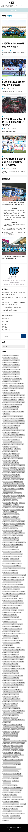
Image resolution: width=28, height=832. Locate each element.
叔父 (13, 745)
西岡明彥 (14, 668)
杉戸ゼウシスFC (16, 619)
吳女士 (13, 743)
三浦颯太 (19, 628)
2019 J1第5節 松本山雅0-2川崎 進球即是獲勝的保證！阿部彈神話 (13, 162)
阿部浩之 (14, 427)
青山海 (13, 659)
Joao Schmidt (15, 439)
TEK (22, 586)
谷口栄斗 (6, 631)
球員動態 (6, 572)
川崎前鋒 (7, 355)
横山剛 (6, 691)
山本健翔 (21, 726)
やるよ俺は (7, 411)
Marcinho (17, 561)
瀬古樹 (6, 523)
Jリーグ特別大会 (8, 645)
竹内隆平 (6, 649)
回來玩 (16, 392)
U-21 (22, 577)
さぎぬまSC (14, 778)
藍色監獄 (6, 670)
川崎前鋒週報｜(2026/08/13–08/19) (11, 307)
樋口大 (12, 691)
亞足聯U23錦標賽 (8, 752)
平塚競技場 (21, 719)
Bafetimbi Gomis (15, 815)
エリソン (14, 635)
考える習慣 (19, 675)
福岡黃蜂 (6, 680)
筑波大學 (15, 462)
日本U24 (21, 710)
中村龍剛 (15, 549)
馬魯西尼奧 (7, 500)
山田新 (20, 385)
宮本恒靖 (6, 733)
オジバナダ (7, 783)
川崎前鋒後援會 (15, 626)
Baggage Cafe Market (9, 647)
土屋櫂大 (21, 418)
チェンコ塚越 (7, 773)
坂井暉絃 (6, 544)
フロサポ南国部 (8, 769)
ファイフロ (17, 769)
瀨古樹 (14, 684)
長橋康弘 (14, 596)
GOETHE (6, 808)
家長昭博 (7, 381)
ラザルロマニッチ (16, 612)
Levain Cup (7, 563)
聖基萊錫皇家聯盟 (8, 514)
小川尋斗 (6, 577)
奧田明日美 (7, 537)
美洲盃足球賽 (7, 677)
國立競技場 (7, 476)
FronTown (13, 488)
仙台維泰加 (14, 750)
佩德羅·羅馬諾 (7, 589)
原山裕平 (6, 547)
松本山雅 (15, 694)
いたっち (6, 554)
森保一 (14, 500)
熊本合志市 (7, 684)
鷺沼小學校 (7, 507)
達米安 (6, 376)
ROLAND (18, 556)
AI (15, 598)
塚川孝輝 (16, 474)
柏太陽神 (6, 413)
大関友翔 (14, 472)
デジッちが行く (18, 481)
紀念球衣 (14, 579)
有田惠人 (6, 703)
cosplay (20, 488)
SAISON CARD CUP (16, 790)
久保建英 (6, 591)
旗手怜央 (7, 364)
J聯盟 (6, 390)
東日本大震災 (16, 698)
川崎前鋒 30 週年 (8, 448)
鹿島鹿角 (6, 388)
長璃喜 (21, 444)
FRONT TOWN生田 (16, 811)
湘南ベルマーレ (8, 392)
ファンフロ (7, 502)
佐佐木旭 (19, 404)
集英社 (21, 610)
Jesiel (23, 804)
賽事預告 (4, 327)
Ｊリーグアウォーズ (9, 565)
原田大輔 (20, 745)
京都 (23, 568)
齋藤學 (6, 455)
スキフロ (6, 778)
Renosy (17, 792)
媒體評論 (18, 582)
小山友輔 (21, 729)
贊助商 (14, 411)
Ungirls (6, 483)
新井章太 (6, 469)
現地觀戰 (5, 116)
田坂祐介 (6, 465)
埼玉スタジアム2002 (9, 542)
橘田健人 (16, 371)
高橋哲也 (6, 596)
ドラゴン (6, 439)
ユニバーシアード (8, 764)
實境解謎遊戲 (15, 731)
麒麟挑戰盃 (7, 617)
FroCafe (13, 397)
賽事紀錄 (5, 41)
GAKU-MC (7, 610)
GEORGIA (15, 808)
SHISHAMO (7, 638)
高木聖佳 (6, 458)
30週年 (21, 579)
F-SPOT (13, 614)
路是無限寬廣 (16, 666)
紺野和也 (14, 423)
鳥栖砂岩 (6, 654)
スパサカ (6, 551)
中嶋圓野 (16, 589)
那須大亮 (13, 509)
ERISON (6, 399)
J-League (21, 486)
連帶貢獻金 (14, 570)
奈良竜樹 (15, 537)
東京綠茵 (6, 395)
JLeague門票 (15, 642)
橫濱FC (18, 689)
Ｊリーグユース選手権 (17, 799)
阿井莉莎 (21, 507)
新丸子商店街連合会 (9, 712)
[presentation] (14, 192)
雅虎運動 (14, 591)
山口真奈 (13, 533)
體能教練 (22, 593)
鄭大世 (6, 509)
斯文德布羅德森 (8, 425)
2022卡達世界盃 (8, 493)
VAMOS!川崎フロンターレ (10, 785)
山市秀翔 (6, 626)
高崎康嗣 (21, 656)
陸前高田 (21, 659)
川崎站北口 (18, 530)
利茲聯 (6, 607)
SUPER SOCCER (8, 556)
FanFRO (14, 502)
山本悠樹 (14, 409)
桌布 (5, 582)
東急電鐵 (21, 423)
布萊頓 (13, 600)
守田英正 (7, 371)
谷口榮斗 (6, 451)
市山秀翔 (15, 638)
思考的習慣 (7, 719)
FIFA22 (6, 813)
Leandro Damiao (16, 563)
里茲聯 (20, 600)
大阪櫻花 (21, 395)
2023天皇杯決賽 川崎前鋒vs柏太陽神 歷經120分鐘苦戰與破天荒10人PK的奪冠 (14, 229)
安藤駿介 (21, 469)
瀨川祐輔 (21, 430)
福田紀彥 (6, 516)
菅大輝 (15, 673)
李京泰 (13, 701)
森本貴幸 (20, 691)
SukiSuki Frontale (17, 787)
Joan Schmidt (15, 801)
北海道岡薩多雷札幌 (9, 404)
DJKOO (6, 815)
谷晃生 (22, 502)
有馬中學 (21, 649)
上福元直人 (7, 757)
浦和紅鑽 (21, 388)
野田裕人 (6, 612)
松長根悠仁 (14, 432)
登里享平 (14, 376)
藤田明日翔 (14, 577)
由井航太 (17, 519)
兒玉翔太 (13, 747)
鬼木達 (13, 388)
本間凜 (16, 505)
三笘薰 (14, 357)
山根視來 (16, 364)
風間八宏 (6, 659)
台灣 (14, 420)
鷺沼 (14, 507)
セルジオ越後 (17, 773)
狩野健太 (14, 521)
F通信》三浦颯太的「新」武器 (9, 310)
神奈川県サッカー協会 (17, 680)
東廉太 (20, 584)
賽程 (11, 582)
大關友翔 (13, 418)
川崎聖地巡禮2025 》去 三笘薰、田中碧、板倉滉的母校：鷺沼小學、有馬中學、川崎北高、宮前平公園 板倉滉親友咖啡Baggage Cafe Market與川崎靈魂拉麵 (14, 213)
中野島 (6, 755)
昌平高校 (15, 617)
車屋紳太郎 (15, 374)
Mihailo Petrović (8, 561)
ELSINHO (13, 813)
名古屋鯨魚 (7, 420)
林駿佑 (6, 621)
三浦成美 (15, 757)
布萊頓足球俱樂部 (8, 530)
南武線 (6, 747)
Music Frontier (15, 558)
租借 (20, 598)
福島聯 (16, 575)
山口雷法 (6, 729)
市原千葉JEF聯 (15, 631)
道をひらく (7, 666)
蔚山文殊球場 (7, 673)
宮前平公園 (7, 535)
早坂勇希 (6, 434)
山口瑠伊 (6, 444)
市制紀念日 (7, 722)
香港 (13, 458)
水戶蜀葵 (17, 448)
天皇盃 (6, 418)
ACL (20, 640)
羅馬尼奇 (6, 495)
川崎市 (6, 533)
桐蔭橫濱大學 (7, 526)
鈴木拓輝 (14, 661)
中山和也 (21, 755)
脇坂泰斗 (7, 360)
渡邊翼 (21, 684)
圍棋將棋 (6, 738)
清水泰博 (6, 687)
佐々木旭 (14, 640)
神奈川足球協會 (8, 519)
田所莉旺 (21, 682)
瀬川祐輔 (21, 521)
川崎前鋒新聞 (8, 369)
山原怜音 (14, 451)
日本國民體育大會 (18, 526)
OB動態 (15, 362)
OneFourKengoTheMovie (17, 483)
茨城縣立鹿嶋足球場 (9, 675)
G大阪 (6, 488)
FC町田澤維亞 (7, 505)
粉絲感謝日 (7, 462)
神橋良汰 (6, 586)
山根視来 (14, 726)
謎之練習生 (7, 460)
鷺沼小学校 (14, 652)
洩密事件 (6, 579)
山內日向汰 (21, 533)
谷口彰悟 (7, 362)
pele (18, 647)
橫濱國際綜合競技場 (9, 689)
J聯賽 (19, 605)
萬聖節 (14, 460)
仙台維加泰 (21, 420)
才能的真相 (19, 712)
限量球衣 (20, 458)
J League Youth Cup (9, 806)
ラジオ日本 (16, 762)
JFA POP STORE (8, 804)
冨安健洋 (6, 635)
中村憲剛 (16, 360)
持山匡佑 (6, 406)
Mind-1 (6, 794)
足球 (19, 497)
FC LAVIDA (7, 619)
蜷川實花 (21, 668)
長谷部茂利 (7, 453)
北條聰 (14, 610)
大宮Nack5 (7, 736)
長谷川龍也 (7, 430)
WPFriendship (13, 829)
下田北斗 (21, 479)
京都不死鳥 (17, 493)
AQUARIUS (16, 818)
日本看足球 (7, 642)
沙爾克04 (14, 465)
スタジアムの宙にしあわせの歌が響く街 (13, 776)
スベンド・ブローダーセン (17, 633)
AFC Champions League (10, 490)
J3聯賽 (22, 575)
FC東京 (12, 390)
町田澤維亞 (14, 446)
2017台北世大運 (8, 568)
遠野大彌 (6, 402)
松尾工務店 (7, 696)
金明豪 (21, 661)
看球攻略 (14, 682)
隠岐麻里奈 (15, 453)
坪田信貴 (15, 736)
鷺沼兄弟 (6, 427)
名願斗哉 (21, 434)
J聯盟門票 (6, 799)
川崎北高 (14, 649)
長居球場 (6, 661)
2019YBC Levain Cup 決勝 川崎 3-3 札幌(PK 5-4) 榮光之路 (13, 122)
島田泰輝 (6, 726)
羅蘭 (17, 514)
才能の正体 (7, 715)
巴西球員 (6, 584)
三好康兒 (14, 367)
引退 (14, 719)
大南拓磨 (21, 472)
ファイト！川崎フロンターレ (11, 771)
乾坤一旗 (17, 752)
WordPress (23, 829)
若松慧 (14, 430)
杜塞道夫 (21, 467)
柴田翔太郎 (7, 694)
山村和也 (14, 434)
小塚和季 (6, 731)
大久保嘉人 (14, 540)
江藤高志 (21, 397)
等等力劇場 (14, 406)
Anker (18, 565)
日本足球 (6, 710)
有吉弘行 (14, 703)
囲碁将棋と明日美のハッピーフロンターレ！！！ (15, 740)
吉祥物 (6, 437)
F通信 (17, 369)
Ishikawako (19, 806)
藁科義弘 (14, 670)
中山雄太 (13, 755)
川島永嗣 (14, 469)
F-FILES (6, 570)
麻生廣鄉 (6, 652)
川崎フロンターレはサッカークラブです (13, 416)
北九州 (13, 584)
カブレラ (15, 780)
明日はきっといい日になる (10, 705)
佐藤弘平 (6, 750)
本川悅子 (21, 701)
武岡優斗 (14, 687)
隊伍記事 (4, 330)
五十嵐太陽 (7, 549)
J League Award (8, 441)
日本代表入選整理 (6, 315)
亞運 (22, 750)
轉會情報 (14, 402)
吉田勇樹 (6, 745)
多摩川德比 (13, 607)
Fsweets (6, 811)
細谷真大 (6, 605)
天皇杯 (16, 568)
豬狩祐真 (6, 633)
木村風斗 (21, 603)
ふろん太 (19, 437)
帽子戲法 (6, 600)
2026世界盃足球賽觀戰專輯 (10, 593)
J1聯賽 (6, 446)
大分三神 (6, 540)
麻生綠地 (17, 425)
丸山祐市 (6, 640)
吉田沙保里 (21, 743)
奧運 (21, 535)
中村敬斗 (6, 614)
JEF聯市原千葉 (8, 598)
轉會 (13, 605)
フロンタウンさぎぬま (9, 766)
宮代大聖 (21, 402)
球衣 (6, 385)
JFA (16, 804)
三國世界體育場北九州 (9, 759)
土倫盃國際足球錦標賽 (17, 544)
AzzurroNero (19, 383)
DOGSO (21, 813)
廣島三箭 (13, 385)
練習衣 (15, 677)
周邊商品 (6, 397)
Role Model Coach (8, 792)
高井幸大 (14, 395)
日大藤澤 (13, 621)
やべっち (6, 423)
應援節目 (6, 717)
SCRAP (6, 790)
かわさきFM (7, 780)
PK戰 (13, 497)
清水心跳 (13, 523)
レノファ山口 (7, 762)
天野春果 (6, 472)
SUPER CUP (7, 787)
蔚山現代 (6, 512)
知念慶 (21, 411)
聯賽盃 (13, 512)
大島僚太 (16, 381)
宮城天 (6, 374)
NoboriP (6, 558)
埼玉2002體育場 (20, 542)
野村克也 (6, 663)
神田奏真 (14, 444)
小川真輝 (14, 729)
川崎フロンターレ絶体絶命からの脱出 (13, 724)
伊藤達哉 (14, 399)
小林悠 (6, 367)
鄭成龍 (21, 399)
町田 (5, 628)
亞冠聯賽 (14, 572)
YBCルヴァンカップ (16, 554)
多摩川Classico (8, 474)
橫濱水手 (7, 378)
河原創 (11, 628)
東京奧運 (13, 467)
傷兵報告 (6, 497)
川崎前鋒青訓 (17, 378)
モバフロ (6, 603)
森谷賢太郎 (21, 523)
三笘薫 (13, 603)
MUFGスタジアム (8, 624)
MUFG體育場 (18, 624)
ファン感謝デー (8, 481)
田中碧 (15, 355)
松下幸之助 (7, 698)
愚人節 (6, 528)
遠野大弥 (14, 663)
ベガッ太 (18, 764)
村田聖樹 (6, 701)
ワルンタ (20, 759)
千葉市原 (6, 409)
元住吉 (20, 747)
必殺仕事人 (13, 528)
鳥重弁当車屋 (14, 455)
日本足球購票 (16, 708)
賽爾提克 (6, 668)
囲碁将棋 (6, 743)
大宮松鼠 (14, 733)
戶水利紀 (15, 715)
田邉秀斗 (6, 521)
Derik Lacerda (7, 575)
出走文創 (21, 591)
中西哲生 (6, 479)
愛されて (14, 717)
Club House (17, 441)
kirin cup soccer (17, 797)
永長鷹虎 (6, 432)
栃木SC (6, 467)
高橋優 (14, 656)
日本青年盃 (7, 708)
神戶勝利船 (14, 516)
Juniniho (6, 801)
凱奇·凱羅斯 (14, 586)
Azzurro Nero (7, 818)
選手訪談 (14, 495)
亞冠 (12, 437)
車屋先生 (21, 509)
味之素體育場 (16, 476)
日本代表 (14, 710)
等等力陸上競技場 (8, 383)
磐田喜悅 (6, 682)
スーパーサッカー (16, 551)
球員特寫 (4, 321)
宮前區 (14, 535)
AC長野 (6, 820)
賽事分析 (21, 495)
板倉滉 (6, 357)
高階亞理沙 (14, 654)
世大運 (13, 479)
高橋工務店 (7, 656)
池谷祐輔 (22, 465)
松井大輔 (15, 696)
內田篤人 (14, 547)
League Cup (7, 797)
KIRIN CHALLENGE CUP (10, 486)
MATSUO (13, 794)
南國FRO (14, 2)
